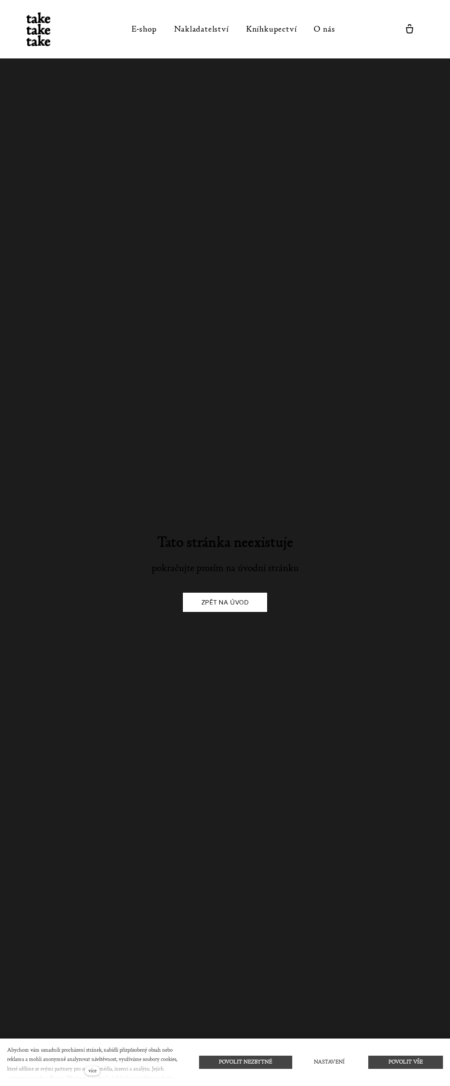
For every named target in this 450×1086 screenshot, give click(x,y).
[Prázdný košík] (410, 29)
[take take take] (43, 29)
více (92, 1070)
